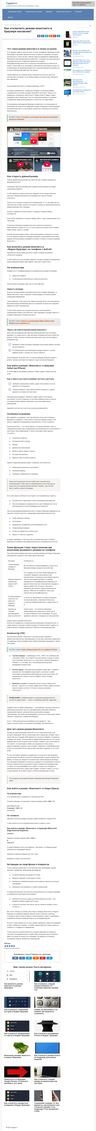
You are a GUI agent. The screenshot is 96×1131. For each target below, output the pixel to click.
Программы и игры (15, 12)
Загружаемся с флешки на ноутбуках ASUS (82, 90)
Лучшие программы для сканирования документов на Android (82, 52)
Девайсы (49, 12)
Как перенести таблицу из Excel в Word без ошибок (82, 71)
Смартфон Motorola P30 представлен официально (82, 42)
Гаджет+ (11, 3)
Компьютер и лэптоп (63, 12)
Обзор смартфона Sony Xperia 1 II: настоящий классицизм (81, 33)
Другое (10, 17)
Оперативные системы (33, 12)
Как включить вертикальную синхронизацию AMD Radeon (80, 82)
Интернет (78, 12)
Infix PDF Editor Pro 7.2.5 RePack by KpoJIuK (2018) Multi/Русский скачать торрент (81, 62)
